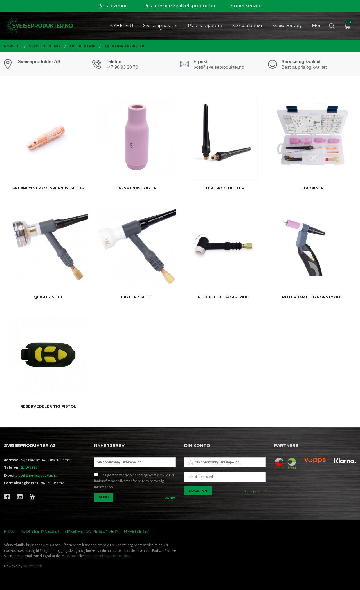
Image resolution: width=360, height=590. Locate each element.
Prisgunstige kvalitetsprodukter (179, 5)
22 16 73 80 (29, 467)
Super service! (246, 5)
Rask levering (113, 5)
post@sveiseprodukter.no (38, 475)
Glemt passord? (255, 491)
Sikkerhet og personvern (91, 531)
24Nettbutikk (32, 566)
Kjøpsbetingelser (40, 531)
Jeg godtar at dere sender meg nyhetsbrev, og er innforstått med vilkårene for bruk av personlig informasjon (134, 481)
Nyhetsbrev (136, 531)
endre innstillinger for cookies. (107, 556)
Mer (316, 25)
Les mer (170, 497)
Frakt (10, 531)
